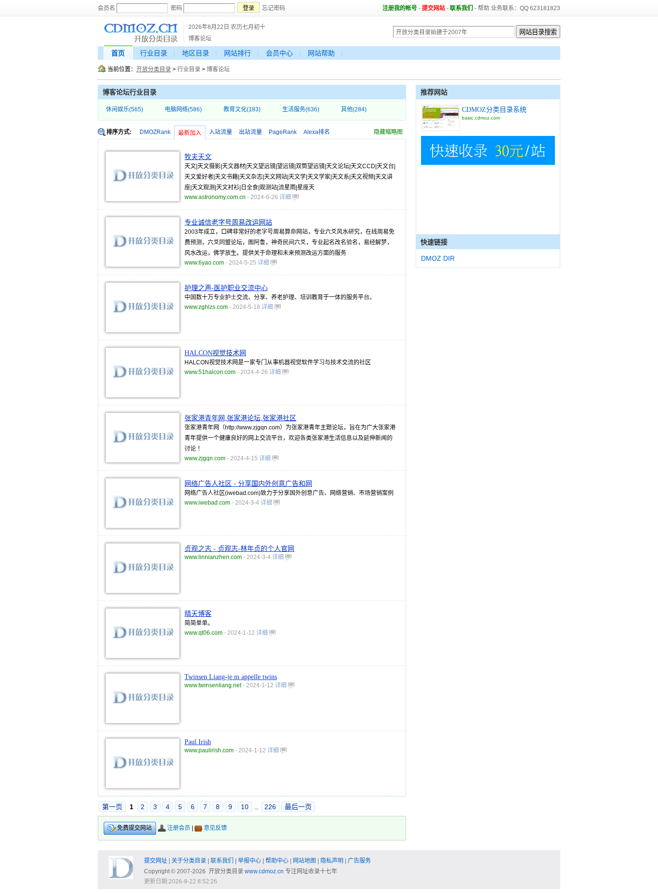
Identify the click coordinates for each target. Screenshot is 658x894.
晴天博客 (197, 613)
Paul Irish (197, 742)
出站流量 (250, 132)
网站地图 (304, 860)
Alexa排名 (316, 132)
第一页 (112, 807)
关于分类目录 (188, 860)
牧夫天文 (197, 156)
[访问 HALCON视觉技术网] (142, 395)
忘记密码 (273, 8)
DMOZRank (155, 132)
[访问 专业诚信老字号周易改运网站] (142, 265)
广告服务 (359, 860)
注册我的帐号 (399, 8)
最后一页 (298, 807)
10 (245, 807)
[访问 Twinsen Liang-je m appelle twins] (142, 721)
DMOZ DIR (438, 258)
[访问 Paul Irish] (142, 786)
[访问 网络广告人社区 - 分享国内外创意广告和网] (142, 526)
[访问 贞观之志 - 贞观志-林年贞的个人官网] (142, 591)
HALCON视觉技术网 (215, 353)
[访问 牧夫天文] (142, 199)
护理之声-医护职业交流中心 (226, 288)
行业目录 (153, 53)
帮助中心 (277, 860)
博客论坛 (218, 69)
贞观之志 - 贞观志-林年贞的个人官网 (239, 548)
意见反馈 (215, 828)
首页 (118, 53)
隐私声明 (331, 860)
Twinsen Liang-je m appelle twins (230, 677)
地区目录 (195, 53)
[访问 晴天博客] (142, 656)
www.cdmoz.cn (264, 871)
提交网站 (433, 8)
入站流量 (220, 132)
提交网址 (155, 860)
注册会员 (178, 828)
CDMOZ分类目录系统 (494, 109)
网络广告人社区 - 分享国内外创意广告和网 (248, 483)
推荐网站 (434, 92)
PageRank (283, 132)
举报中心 (249, 860)
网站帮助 (321, 53)
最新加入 (189, 133)
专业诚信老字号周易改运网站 (228, 222)
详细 (285, 197)
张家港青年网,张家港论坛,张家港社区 (240, 418)
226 (270, 807)
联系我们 (461, 8)
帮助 (483, 8)
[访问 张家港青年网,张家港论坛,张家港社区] (142, 460)
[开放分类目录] (141, 41)
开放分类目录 (153, 69)
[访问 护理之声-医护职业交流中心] (142, 330)
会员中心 (279, 53)
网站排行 (237, 53)
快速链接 (434, 242)
